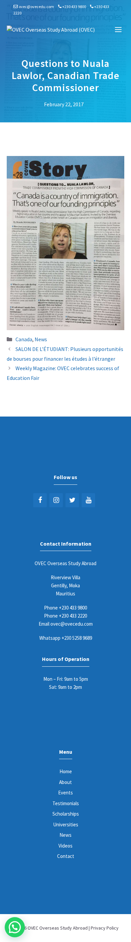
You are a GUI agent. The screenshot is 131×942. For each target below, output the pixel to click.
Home (65, 771)
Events (65, 792)
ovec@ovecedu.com (36, 6)
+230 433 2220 (73, 616)
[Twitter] (72, 500)
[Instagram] (56, 500)
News (41, 339)
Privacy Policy (105, 928)
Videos (65, 845)
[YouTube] (88, 500)
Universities (65, 824)
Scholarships (65, 814)
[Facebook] (40, 500)
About (65, 782)
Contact (65, 856)
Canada (23, 339)
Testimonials (65, 803)
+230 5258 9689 (76, 638)
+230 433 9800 (74, 6)
